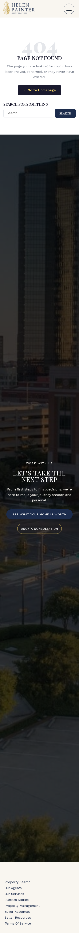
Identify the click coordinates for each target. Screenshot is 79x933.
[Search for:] (28, 113)
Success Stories (17, 900)
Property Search (17, 882)
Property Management (22, 906)
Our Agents (13, 888)
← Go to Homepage (39, 90)
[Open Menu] (69, 9)
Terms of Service (18, 923)
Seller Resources (18, 917)
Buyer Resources (18, 912)
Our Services (14, 894)
